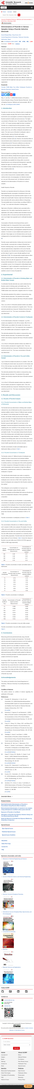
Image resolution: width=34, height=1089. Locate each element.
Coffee (17, 87)
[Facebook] (10, 991)
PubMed (13, 752)
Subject (3, 1057)
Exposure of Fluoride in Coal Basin (10, 812)
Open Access (21, 1070)
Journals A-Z (4, 1054)
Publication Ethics (22, 1073)
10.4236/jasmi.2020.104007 (11, 41)
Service (3, 1068)
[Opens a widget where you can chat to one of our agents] (28, 1086)
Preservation (21, 1075)
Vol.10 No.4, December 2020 (8, 21)
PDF (20, 41)
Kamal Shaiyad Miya (6, 35)
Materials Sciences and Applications (12, 967)
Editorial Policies (22, 1057)
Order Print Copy (6, 843)
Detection (5, 949)
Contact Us (5, 846)
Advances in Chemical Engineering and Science (15, 858)
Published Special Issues (9, 831)
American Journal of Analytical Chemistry (13, 894)
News (2, 1066)
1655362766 (7, 1006)
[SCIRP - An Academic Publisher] (11, 2)
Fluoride (3, 87)
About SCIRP (22, 1052)
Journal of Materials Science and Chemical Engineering (16, 876)
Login (3, 7)
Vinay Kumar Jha (16, 35)
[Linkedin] (18, 991)
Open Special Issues (7, 828)
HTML (24, 41)
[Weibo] (26, 991)
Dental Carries (15, 89)
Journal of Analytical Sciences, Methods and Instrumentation (16, 19)
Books (2, 1059)
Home (4, 11)
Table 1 (18, 449)
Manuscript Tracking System (8, 1070)
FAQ (3, 849)
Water (11, 87)
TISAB (7, 87)
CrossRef (7, 710)
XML (27, 41)
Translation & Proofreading (8, 1075)
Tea (14, 87)
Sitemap (3, 1061)
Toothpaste (22, 87)
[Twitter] (3, 991)
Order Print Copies (6, 1073)
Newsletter (4, 840)
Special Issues (21, 1066)
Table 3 (20, 538)
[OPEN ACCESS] (29, 2)
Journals (9, 11)
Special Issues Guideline (8, 835)
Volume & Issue (5, 1079)
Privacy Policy (21, 1079)
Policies (21, 1068)
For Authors (21, 1059)
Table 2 (27, 517)
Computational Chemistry (9, 931)
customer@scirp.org (9, 1000)
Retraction (20, 1077)
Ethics (19, 1054)
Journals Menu (6, 796)
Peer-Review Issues (23, 1061)
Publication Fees (22, 1063)
